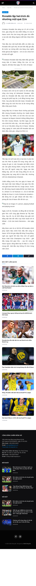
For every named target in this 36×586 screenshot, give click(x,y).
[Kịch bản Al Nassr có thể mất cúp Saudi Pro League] (18, 407)
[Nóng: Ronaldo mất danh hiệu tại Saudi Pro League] (18, 382)
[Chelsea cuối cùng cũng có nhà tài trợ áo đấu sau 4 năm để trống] (6, 522)
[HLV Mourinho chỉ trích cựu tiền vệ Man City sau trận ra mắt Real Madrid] (18, 275)
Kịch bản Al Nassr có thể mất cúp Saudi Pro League (16, 418)
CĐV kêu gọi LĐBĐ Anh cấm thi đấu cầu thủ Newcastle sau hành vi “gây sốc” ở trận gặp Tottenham (23, 511)
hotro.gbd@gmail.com (12, 445)
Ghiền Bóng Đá (11, 23)
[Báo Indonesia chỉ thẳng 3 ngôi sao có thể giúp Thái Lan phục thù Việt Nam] (6, 469)
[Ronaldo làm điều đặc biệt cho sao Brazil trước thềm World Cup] (18, 329)
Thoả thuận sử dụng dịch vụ (9, 447)
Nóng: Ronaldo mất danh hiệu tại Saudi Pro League (16, 392)
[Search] (33, 3)
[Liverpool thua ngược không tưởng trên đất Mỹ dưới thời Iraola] (18, 302)
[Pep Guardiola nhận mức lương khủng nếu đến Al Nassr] (18, 356)
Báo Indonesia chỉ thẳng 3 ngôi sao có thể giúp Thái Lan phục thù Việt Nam (22, 468)
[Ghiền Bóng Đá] (18, 3)
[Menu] (3, 3)
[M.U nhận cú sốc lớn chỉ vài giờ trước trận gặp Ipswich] (6, 479)
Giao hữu (5, 12)
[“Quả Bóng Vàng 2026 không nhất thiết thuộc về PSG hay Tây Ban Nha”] (6, 488)
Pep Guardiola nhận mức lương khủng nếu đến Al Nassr (18, 367)
